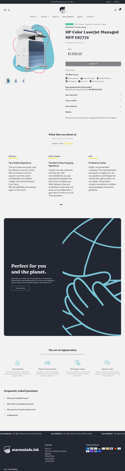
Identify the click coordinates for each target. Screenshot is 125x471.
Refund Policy (49, 456)
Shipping (48, 453)
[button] (5, 10)
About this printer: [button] (71, 95)
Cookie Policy (49, 461)
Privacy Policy (49, 458)
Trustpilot (70, 138)
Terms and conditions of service (55, 451)
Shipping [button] (68, 112)
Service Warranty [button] (71, 106)
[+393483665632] (9, 10)
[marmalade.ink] (62, 10)
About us (48, 448)
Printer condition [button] (71, 100)
